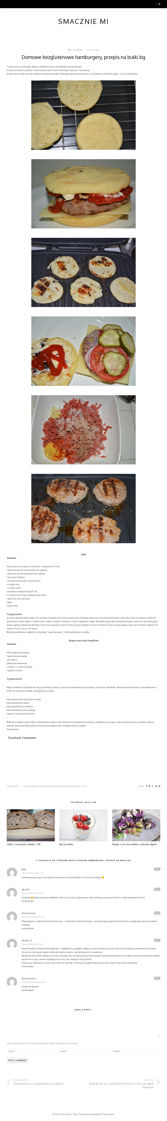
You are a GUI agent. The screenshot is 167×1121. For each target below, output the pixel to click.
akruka (26, 889)
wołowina (71, 786)
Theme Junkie (108, 1114)
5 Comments (13, 786)
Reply (157, 869)
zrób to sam (81, 786)
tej (42, 73)
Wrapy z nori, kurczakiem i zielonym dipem (134, 844)
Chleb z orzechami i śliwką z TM (23, 844)
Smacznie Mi (65, 1114)
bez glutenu (75, 50)
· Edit (41, 873)
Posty (75, 1114)
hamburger (61, 786)
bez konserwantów (47, 786)
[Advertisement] (66, 754)
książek (55, 70)
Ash (24, 869)
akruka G (27, 940)
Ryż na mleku (66, 844)
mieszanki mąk (19, 566)
